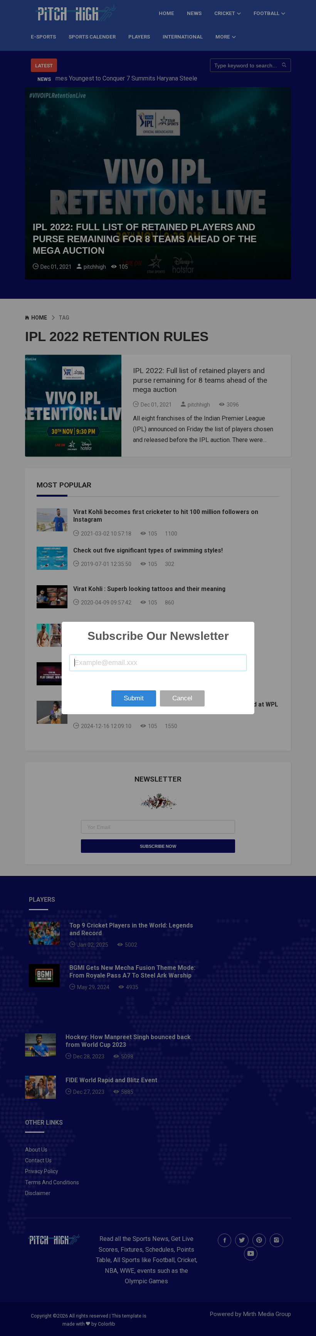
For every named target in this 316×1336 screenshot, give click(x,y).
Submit (134, 698)
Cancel (182, 698)
